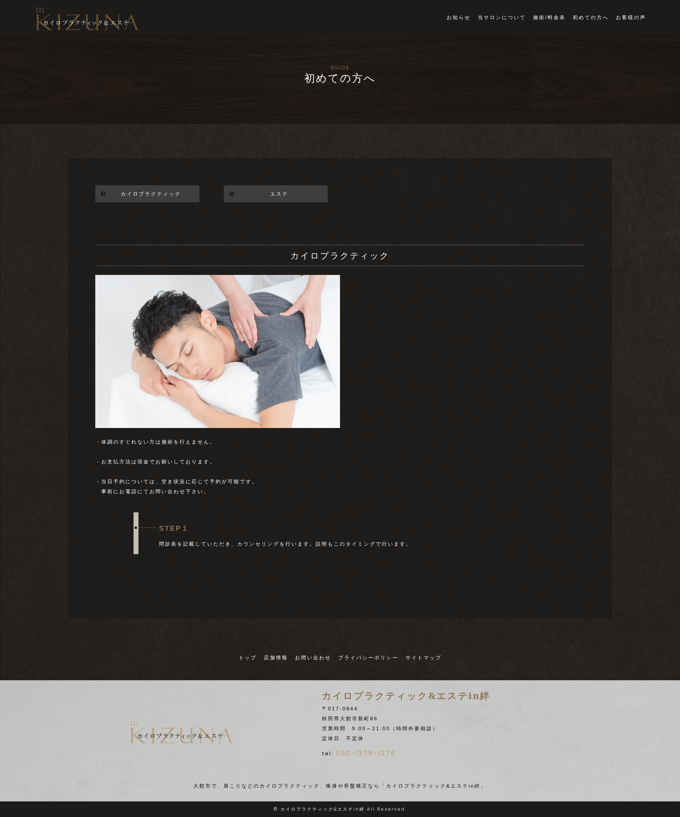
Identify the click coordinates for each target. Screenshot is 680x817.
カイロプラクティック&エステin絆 (322, 809)
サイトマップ (424, 657)
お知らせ (459, 17)
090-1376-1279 (366, 753)
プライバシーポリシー (368, 657)
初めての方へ (591, 17)
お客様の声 (631, 17)
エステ (279, 194)
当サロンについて (502, 17)
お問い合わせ (313, 657)
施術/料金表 (549, 17)
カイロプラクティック (151, 194)
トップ (248, 657)
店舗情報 (276, 657)
